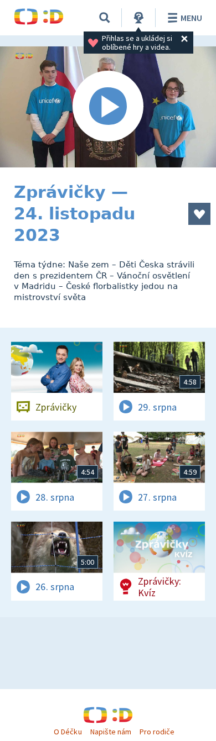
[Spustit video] (108, 106)
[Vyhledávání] (104, 17)
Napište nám (110, 732)
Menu (191, 17)
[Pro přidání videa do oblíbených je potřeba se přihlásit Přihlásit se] (199, 214)
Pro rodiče (157, 732)
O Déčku (67, 732)
